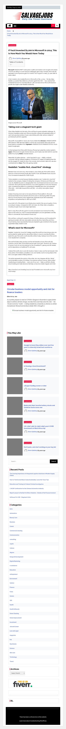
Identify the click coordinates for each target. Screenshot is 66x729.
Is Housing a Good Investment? (35, 366)
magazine (10, 284)
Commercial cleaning (16, 530)
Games (12, 596)
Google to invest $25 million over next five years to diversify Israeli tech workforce (39, 346)
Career (12, 526)
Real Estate (13, 644)
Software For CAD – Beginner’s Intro (20, 497)
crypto (12, 543)
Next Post (10, 280)
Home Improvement (15, 618)
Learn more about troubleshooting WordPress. (33, 721)
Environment (13, 578)
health (11, 604)
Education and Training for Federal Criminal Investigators (26, 484)
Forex (11, 591)
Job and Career (14, 626)
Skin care (12, 652)
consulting (13, 539)
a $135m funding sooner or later (35, 386)
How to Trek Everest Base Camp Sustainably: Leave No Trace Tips (29, 479)
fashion (12, 583)
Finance (12, 587)
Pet (11, 639)
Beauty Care (13, 517)
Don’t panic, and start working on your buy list (40, 447)
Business (12, 522)
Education (13, 570)
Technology (13, 657)
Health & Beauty (14, 609)
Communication (14, 535)
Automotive (13, 513)
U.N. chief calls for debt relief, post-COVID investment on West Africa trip (39, 427)
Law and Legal (14, 631)
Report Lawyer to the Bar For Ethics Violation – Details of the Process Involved (33, 493)
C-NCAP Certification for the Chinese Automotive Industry (27, 488)
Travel (11, 661)
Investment (12, 45)
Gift (11, 600)
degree (12, 552)
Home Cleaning (14, 613)
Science (12, 648)
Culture (12, 548)
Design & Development (16, 557)
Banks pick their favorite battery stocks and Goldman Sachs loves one (39, 406)
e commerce (13, 565)
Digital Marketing (15, 561)
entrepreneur (14, 574)
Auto (11, 509)
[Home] (9, 25)
